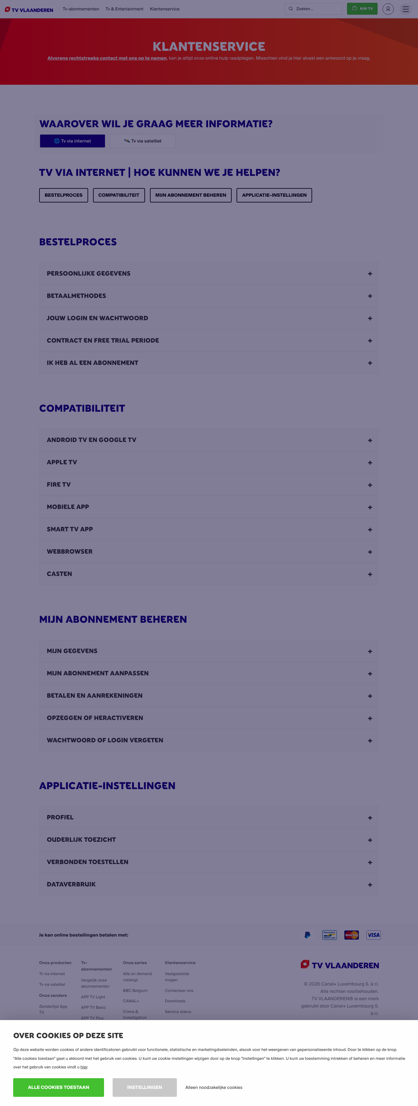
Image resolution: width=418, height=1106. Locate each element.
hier (83, 1067)
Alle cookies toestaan (58, 1087)
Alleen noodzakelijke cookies (213, 1087)
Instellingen (144, 1087)
